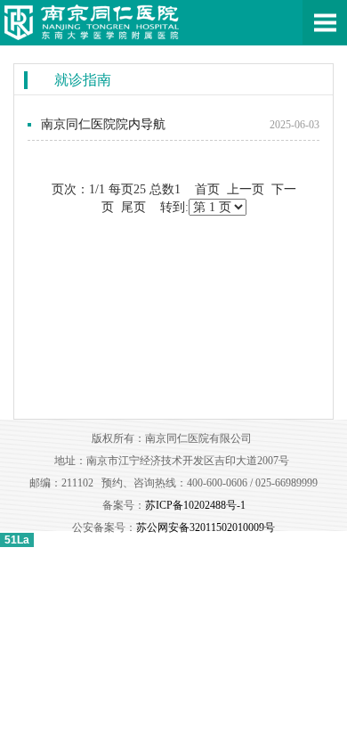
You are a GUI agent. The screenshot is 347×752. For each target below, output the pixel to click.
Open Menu (325, 22)
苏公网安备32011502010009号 (205, 527)
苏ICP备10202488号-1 (195, 505)
